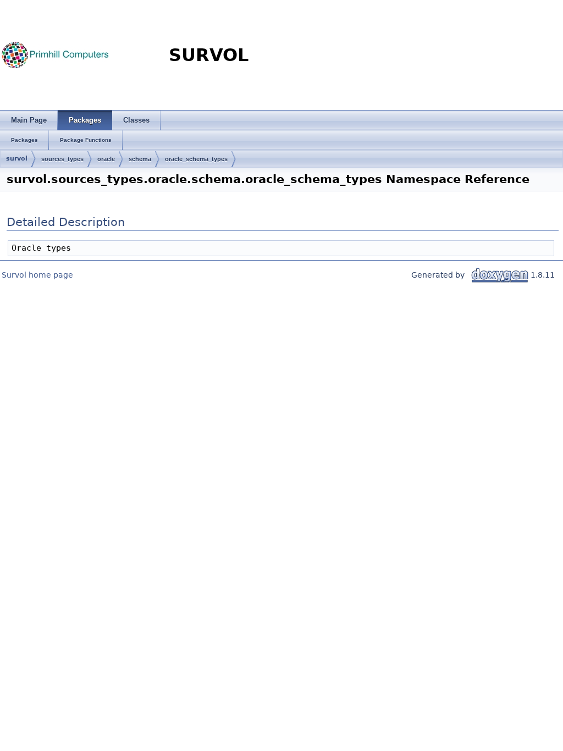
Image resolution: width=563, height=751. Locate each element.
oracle (106, 159)
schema (140, 159)
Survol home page (37, 274)
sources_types (62, 159)
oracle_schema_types (196, 159)
